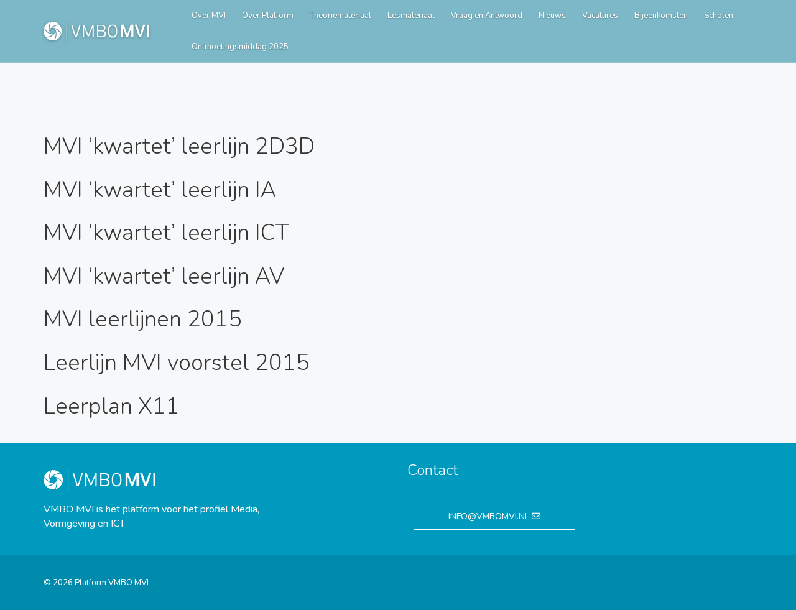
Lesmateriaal (411, 15)
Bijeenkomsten (661, 15)
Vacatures (600, 15)
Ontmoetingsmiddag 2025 (240, 46)
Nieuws (552, 15)
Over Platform (268, 15)
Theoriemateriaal (340, 15)
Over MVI (209, 15)
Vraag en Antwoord (486, 15)
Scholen (718, 15)
